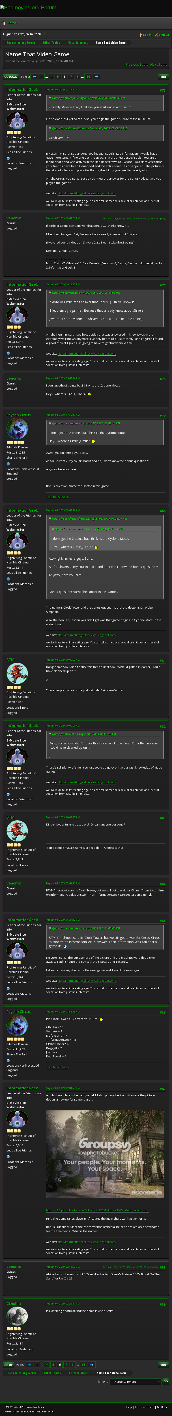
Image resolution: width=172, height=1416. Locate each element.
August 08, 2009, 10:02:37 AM (63, 817)
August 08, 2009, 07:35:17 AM (63, 414)
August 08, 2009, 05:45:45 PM (63, 883)
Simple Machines (35, 1407)
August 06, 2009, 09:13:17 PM (63, 284)
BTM (10, 659)
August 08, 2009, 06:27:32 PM (63, 919)
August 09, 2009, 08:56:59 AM (63, 1011)
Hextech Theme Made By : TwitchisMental (29, 1411)
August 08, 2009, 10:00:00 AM (63, 725)
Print (164, 76)
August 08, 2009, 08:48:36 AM (63, 510)
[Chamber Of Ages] (8, 463)
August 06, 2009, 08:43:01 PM (63, 218)
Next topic (158, 65)
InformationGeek (22, 89)
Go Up (8, 1365)
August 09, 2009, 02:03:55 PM (63, 1088)
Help (129, 1407)
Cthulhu (13, 1303)
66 (88, 77)
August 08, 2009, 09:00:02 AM (63, 659)
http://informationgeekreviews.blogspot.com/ (87, 193)
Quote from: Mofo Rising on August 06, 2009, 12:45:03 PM (88, 98)
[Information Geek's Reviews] (8, 158)
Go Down (10, 76)
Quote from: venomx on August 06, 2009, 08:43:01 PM (86, 293)
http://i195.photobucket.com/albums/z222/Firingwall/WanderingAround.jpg (97, 1210)
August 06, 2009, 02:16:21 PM (63, 89)
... (47, 77)
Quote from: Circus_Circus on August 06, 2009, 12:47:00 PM (89, 128)
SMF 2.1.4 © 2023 (14, 1407)
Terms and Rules (144, 1407)
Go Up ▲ (162, 1407)
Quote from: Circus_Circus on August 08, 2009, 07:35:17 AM (89, 519)
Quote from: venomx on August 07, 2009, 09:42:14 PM (86, 423)
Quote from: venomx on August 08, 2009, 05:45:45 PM (86, 928)
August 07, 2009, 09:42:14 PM (63, 378)
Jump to (103, 1381)
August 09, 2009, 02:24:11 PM (63, 1303)
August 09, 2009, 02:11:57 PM (63, 1266)
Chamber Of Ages (57, 497)
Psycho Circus (18, 414)
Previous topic (136, 65)
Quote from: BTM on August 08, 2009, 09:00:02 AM (84, 734)
